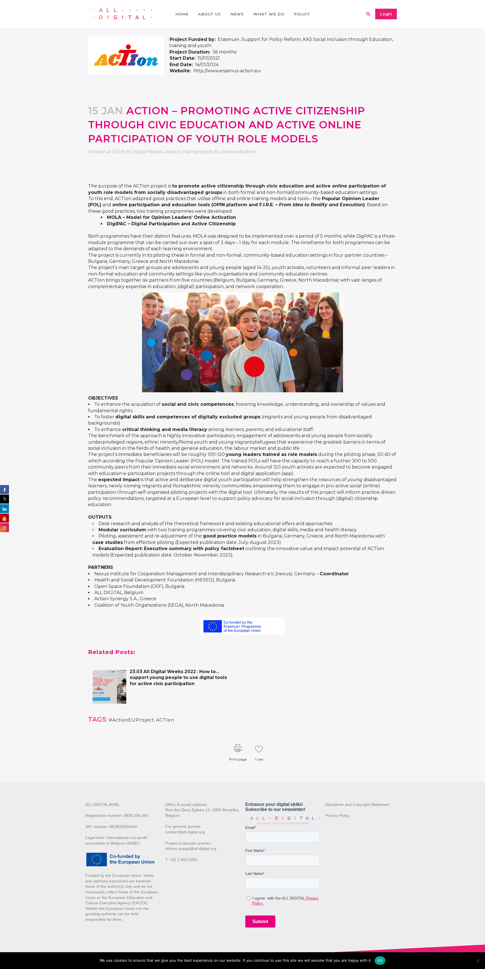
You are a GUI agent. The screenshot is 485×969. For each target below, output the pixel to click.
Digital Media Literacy (156, 151)
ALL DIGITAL (108, 592)
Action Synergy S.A (115, 598)
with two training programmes (157, 529)
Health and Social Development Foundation (144, 580)
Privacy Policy (337, 815)
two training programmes (165, 211)
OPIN (219, 204)
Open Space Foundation (122, 586)
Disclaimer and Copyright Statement (357, 804)
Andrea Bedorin (239, 151)
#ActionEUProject (131, 720)
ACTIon (165, 720)
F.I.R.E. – (311, 204)
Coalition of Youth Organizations (130, 605)
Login (386, 14)
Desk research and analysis (128, 523)
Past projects (198, 151)
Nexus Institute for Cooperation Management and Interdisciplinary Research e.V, (184, 573)
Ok (380, 960)
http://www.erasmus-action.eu (227, 70)
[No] (478, 960)
